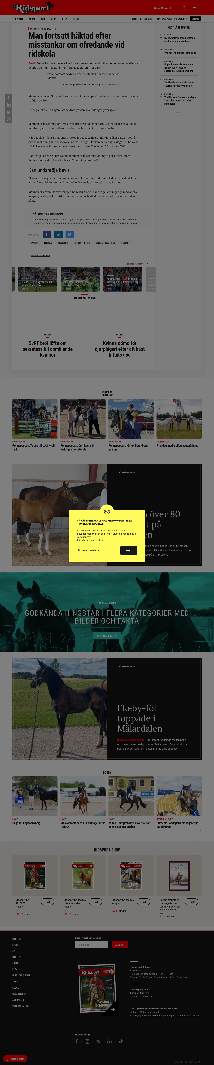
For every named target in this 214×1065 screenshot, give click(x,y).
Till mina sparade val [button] (88, 550)
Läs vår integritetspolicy (90, 540)
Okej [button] (128, 550)
